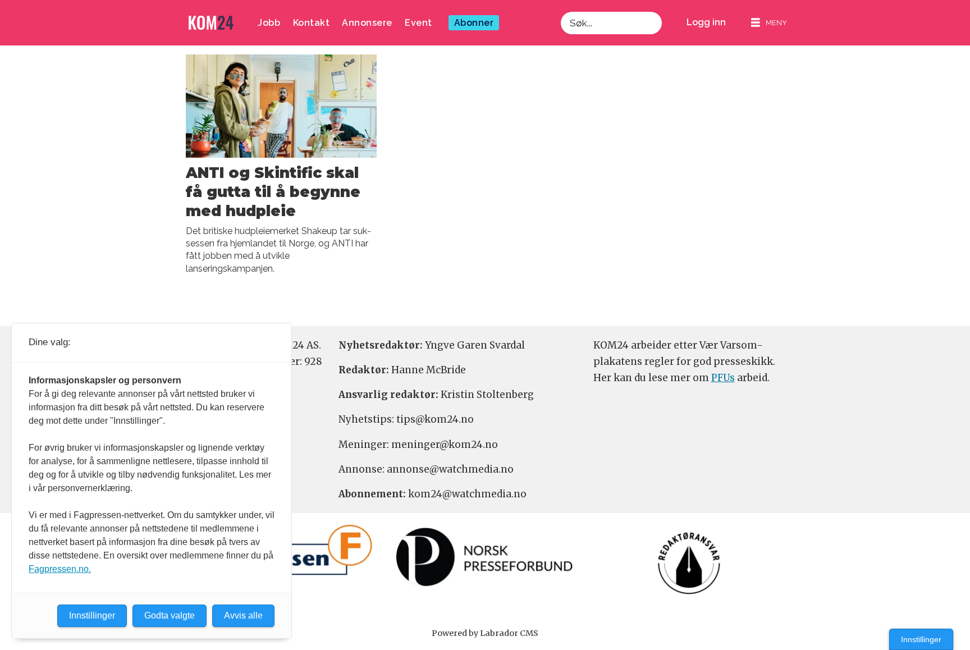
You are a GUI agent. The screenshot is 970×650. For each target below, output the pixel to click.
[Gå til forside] (211, 23)
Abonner (474, 22)
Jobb (269, 22)
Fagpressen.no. (60, 569)
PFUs (723, 378)
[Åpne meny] (769, 22)
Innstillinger (921, 639)
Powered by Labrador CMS (485, 633)
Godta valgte (169, 615)
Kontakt (311, 22)
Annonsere (367, 22)
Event (418, 22)
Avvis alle (243, 615)
